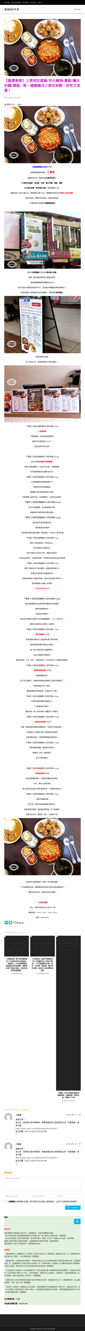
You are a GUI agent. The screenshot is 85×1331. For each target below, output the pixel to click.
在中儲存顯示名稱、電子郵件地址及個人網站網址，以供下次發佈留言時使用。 (42, 1201)
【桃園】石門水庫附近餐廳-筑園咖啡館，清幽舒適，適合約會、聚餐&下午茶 (68, 1095)
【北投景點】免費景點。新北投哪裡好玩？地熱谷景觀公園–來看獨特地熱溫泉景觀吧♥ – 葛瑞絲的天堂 (43, 1270)
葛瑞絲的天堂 (11, 9)
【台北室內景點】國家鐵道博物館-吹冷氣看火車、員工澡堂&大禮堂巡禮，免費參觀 (35, 1235)
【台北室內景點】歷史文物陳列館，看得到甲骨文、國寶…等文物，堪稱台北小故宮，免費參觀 (39, 1238)
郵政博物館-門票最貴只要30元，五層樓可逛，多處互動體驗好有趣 (28, 1233)
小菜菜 (18, 1115)
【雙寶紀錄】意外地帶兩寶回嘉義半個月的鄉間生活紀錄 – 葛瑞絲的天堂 (32, 1280)
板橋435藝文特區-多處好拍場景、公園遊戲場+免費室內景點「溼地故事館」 (32, 1241)
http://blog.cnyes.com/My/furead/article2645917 (37, 1128)
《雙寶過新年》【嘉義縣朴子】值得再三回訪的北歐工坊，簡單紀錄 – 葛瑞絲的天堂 (36, 1254)
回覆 (79, 1114)
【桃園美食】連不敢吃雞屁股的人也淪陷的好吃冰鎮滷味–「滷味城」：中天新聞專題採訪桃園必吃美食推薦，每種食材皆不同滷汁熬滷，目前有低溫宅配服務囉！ (16, 965)
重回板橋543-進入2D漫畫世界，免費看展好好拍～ (22, 1243)
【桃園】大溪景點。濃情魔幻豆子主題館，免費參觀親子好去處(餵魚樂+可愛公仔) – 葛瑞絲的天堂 (41, 1287)
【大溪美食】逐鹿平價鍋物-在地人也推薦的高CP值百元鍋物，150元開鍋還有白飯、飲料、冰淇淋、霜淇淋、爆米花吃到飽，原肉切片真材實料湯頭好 (42, 965)
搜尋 (6, 1217)
